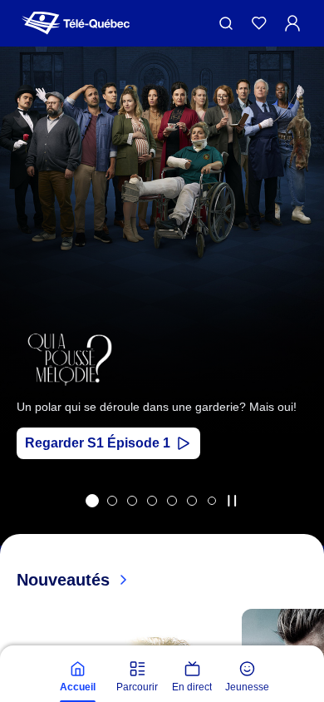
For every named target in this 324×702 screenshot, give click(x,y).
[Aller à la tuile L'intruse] (192, 500)
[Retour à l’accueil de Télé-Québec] (76, 23)
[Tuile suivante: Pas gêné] (299, 318)
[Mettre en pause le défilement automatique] (231, 500)
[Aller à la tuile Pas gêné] (132, 500)
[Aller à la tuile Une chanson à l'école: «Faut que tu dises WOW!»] (211, 500)
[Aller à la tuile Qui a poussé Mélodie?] (92, 500)
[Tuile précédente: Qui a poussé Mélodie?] (24, 318)
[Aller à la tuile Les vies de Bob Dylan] (112, 500)
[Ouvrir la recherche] (226, 23)
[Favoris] (259, 23)
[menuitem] (77, 677)
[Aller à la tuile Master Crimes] (172, 500)
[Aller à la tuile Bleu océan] (152, 500)
